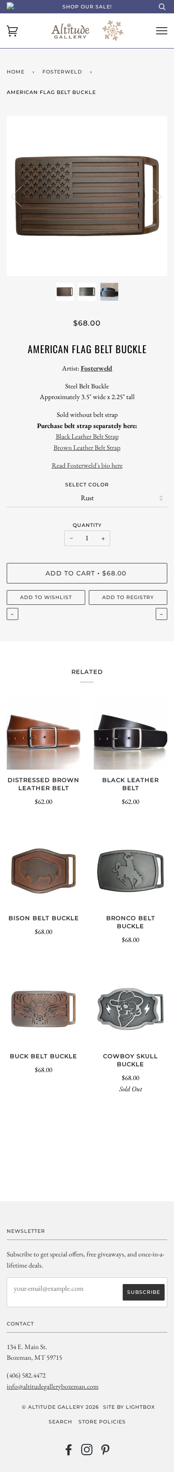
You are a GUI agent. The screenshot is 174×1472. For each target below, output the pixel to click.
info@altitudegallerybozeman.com (53, 1386)
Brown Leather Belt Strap (87, 447)
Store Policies (102, 1422)
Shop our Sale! (87, 7)
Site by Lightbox (129, 1407)
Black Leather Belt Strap (87, 436)
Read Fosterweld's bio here (87, 465)
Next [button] (151, 196)
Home (16, 72)
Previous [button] (22, 196)
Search (60, 1422)
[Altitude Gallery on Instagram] (87, 1452)
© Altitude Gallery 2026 (60, 1407)
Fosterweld (62, 72)
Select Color (87, 484)
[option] (87, 196)
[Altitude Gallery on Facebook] (69, 1452)
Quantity (87, 525)
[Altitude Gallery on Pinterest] (105, 1452)
